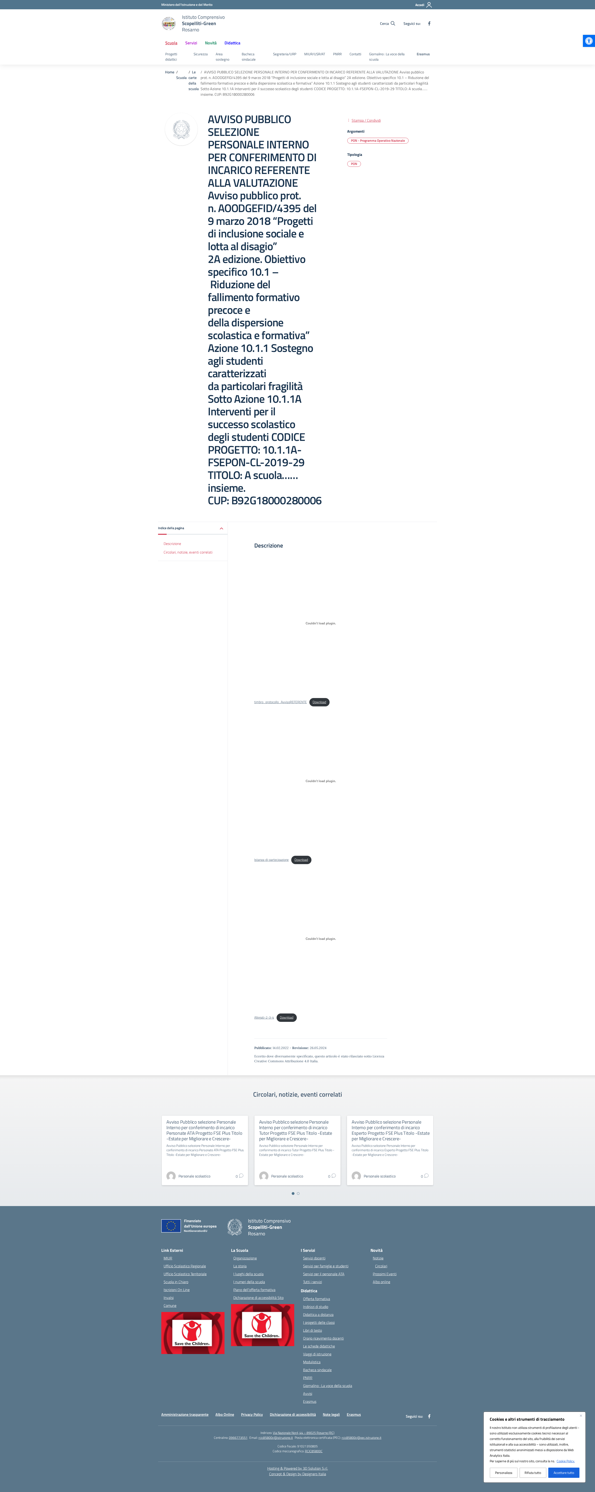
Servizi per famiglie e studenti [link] (325, 1266)
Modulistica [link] (312, 1362)
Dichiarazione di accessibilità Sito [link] (258, 1297)
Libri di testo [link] (312, 1330)
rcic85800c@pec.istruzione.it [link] (361, 1437)
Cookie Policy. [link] (566, 1461)
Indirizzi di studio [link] (315, 1306)
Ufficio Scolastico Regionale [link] (185, 1266)
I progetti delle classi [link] (319, 1322)
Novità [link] (211, 43)
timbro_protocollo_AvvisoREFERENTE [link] (280, 702)
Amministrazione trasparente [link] (184, 1414)
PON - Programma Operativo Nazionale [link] (378, 140)
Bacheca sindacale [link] (249, 56)
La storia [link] (240, 1266)
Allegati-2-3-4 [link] (264, 1017)
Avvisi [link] (307, 1393)
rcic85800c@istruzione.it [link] (275, 1437)
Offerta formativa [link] (316, 1299)
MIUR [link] (168, 1258)
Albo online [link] (381, 1282)
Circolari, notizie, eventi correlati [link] (188, 552)
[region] (534, 1447)
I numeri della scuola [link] (249, 1282)
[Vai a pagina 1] (293, 1193)
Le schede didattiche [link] (319, 1346)
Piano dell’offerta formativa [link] (254, 1289)
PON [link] (354, 163)
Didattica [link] (232, 43)
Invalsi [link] (169, 1297)
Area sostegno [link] (222, 56)
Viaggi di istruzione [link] (317, 1354)
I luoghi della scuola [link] (248, 1274)
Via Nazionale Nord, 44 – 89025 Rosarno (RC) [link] (303, 1432)
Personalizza (503, 1472)
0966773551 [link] (238, 1437)
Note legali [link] (331, 1414)
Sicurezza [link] (201, 54)
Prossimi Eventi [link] (385, 1274)
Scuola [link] (171, 43)
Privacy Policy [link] (252, 1414)
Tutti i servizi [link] (312, 1282)
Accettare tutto (564, 1472)
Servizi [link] (191, 43)
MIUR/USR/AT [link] (314, 54)
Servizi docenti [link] (314, 1258)
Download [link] (319, 702)
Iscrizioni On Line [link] (177, 1289)
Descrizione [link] (172, 543)
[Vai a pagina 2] (298, 1193)
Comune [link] (170, 1305)
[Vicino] (581, 1415)
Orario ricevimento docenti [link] (323, 1338)
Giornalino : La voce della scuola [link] (387, 56)
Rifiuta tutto (533, 1472)
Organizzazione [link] (245, 1258)
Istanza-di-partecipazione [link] (271, 859)
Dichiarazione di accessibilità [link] (293, 1414)
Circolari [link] (381, 1266)
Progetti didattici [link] (171, 56)
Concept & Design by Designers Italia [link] (297, 1474)
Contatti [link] (355, 54)
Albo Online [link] (224, 1414)
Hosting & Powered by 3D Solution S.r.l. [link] (297, 1468)
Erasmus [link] (423, 54)
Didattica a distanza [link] (318, 1314)
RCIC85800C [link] (314, 1451)
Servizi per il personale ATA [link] (323, 1274)
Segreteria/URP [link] (284, 54)
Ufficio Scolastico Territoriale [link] (185, 1274)
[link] (589, 41)
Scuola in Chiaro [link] (176, 1282)
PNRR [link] (337, 54)
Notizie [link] (378, 1258)
